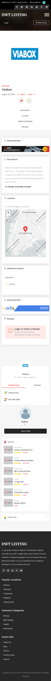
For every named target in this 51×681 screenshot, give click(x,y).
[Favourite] (21, 101)
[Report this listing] (29, 101)
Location (25, 116)
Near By (11, 442)
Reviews (25, 127)
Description (25, 110)
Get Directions (30, 212)
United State (13, 393)
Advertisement (14, 140)
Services (6, 86)
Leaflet (43, 256)
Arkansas (7, 589)
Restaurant (18, 447)
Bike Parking (8, 620)
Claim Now (12, 517)
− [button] (8, 216)
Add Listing (42, 23)
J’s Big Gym (19, 482)
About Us (7, 642)
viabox (24, 421)
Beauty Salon (20, 503)
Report (23, 94)
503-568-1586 (14, 399)
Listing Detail (13, 385)
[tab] (25, 141)
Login (6, 23)
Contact (37, 385)
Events (6, 651)
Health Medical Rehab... (24, 460)
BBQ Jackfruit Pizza (22, 471)
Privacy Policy (9, 655)
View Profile (25, 431)
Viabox (25, 374)
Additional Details (25, 121)
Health (16, 458)
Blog (5, 646)
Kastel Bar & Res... (21, 492)
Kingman (7, 598)
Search (6, 659)
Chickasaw (8, 593)
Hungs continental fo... (23, 450)
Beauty (16, 501)
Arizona (7, 585)
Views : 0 (31, 94)
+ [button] (8, 212)
